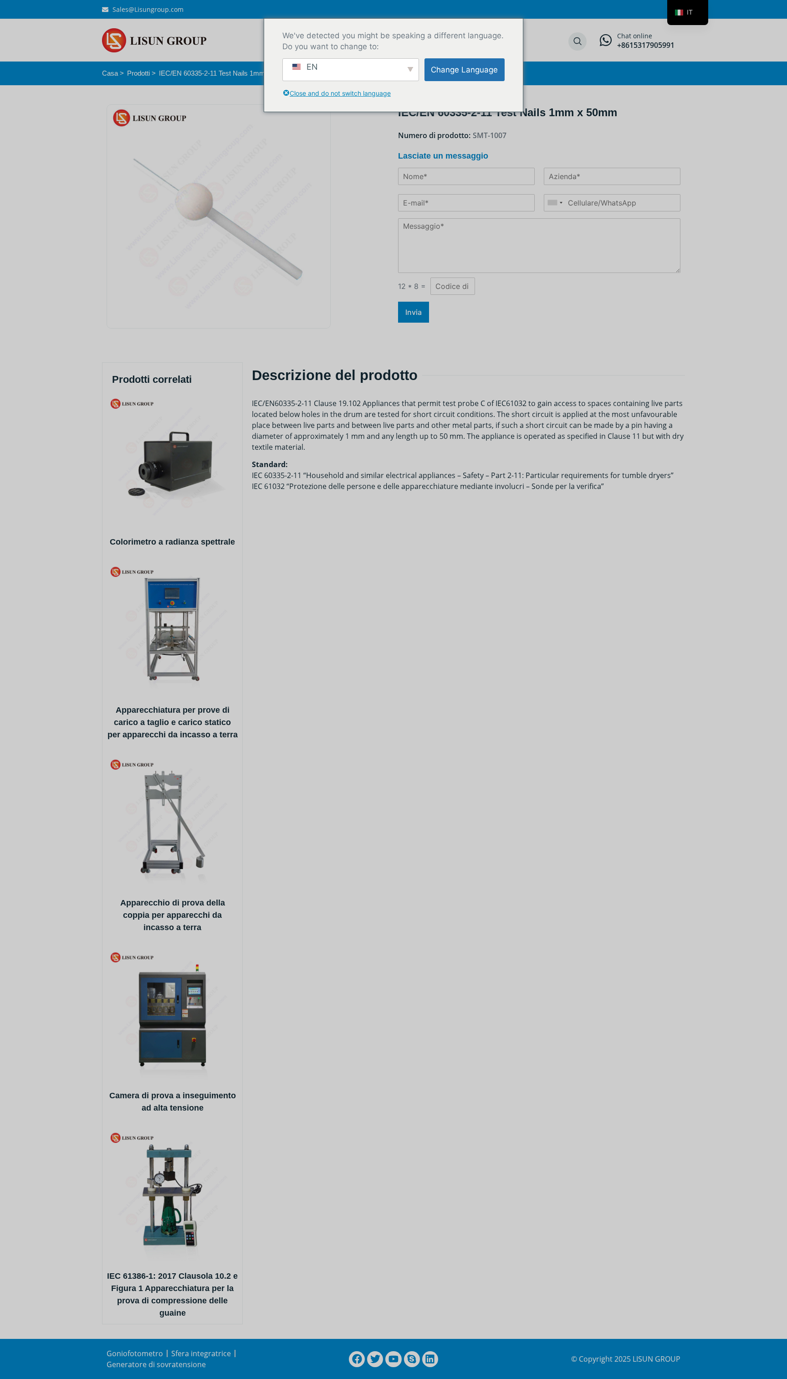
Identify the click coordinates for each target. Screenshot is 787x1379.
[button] (577, 41)
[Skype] (412, 1359)
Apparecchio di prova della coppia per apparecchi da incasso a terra (172, 915)
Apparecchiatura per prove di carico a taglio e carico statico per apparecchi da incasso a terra (172, 722)
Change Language (464, 69)
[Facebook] (357, 1359)
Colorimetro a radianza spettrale (172, 541)
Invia (413, 312)
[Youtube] (393, 1359)
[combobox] (554, 203)
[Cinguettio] (375, 1359)
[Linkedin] (430, 1359)
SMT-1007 (489, 135)
